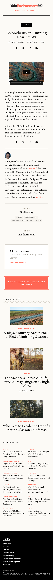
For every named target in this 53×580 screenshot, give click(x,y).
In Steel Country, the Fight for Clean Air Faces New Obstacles (38, 466)
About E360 (34, 10)
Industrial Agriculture (22, 220)
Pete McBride (17, 42)
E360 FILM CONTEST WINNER (13, 461)
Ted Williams (28, 391)
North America (26, 234)
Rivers (19, 217)
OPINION (6, 485)
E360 (6, 539)
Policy (5, 449)
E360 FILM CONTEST (10, 473)
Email (37, 48)
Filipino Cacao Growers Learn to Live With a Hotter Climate (13, 466)
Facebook (17, 48)
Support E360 (8, 553)
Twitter (23, 48)
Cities (30, 461)
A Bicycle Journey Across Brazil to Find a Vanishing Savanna (27, 335)
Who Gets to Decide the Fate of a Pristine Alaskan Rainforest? (26, 428)
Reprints (6, 546)
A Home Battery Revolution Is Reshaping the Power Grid (39, 501)
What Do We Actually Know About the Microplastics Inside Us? (38, 489)
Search (25, 10)
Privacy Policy (8, 555)
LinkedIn (30, 48)
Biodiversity (26, 212)
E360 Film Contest (10, 496)
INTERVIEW (32, 485)
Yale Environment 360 (26, 5)
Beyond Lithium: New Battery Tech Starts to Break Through (39, 477)
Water (38, 220)
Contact (6, 549)
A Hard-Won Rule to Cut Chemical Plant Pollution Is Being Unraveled (14, 454)
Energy (30, 496)
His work (33, 168)
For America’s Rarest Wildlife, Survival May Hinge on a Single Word (27, 382)
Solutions (32, 473)
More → (39, 197)
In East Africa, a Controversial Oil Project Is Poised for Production (39, 513)
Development (31, 217)
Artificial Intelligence (11, 562)
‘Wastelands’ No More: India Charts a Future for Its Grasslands (14, 513)
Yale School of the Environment (26, 573)
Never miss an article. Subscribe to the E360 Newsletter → (26, 283)
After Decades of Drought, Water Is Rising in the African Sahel (38, 454)
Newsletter (7, 565)
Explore (17, 10)
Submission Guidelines (12, 559)
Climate (31, 449)
